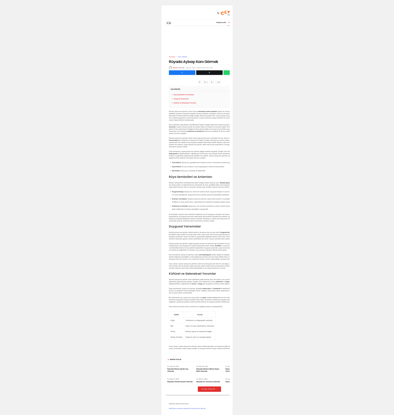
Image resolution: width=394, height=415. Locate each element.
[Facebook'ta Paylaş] (182, 72)
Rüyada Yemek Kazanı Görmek (180, 382)
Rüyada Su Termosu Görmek (208, 382)
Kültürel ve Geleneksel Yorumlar (185, 103)
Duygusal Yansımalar (181, 99)
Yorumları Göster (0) (208, 389)
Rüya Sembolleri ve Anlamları (184, 94)
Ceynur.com (221, 22)
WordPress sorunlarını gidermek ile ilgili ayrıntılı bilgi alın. (187, 408)
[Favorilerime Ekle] (200, 82)
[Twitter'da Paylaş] (209, 72)
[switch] (168, 23)
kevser (175, 67)
